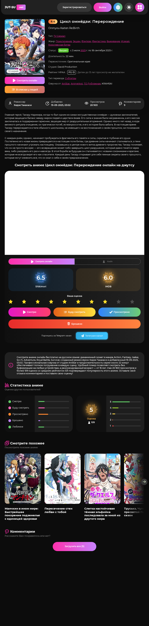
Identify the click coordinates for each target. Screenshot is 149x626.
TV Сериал (59, 36)
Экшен (76, 41)
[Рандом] (117, 7)
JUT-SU (14, 7)
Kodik (109, 261)
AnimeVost (77, 83)
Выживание (113, 41)
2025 (83, 50)
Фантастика (99, 41)
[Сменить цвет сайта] (128, 7)
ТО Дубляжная (92, 83)
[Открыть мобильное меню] (139, 7)
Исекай (125, 41)
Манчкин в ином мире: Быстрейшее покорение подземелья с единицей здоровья (22, 513)
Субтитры (70, 78)
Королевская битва (59, 44)
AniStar (66, 83)
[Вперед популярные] (144, 482)
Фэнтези (86, 41)
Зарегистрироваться (74, 7)
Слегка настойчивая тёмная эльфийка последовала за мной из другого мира (102, 513)
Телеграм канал (94, 335)
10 (136, 301)
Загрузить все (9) (74, 546)
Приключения (64, 41)
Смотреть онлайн (27, 80)
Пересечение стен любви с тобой (58, 510)
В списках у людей (27, 89)
